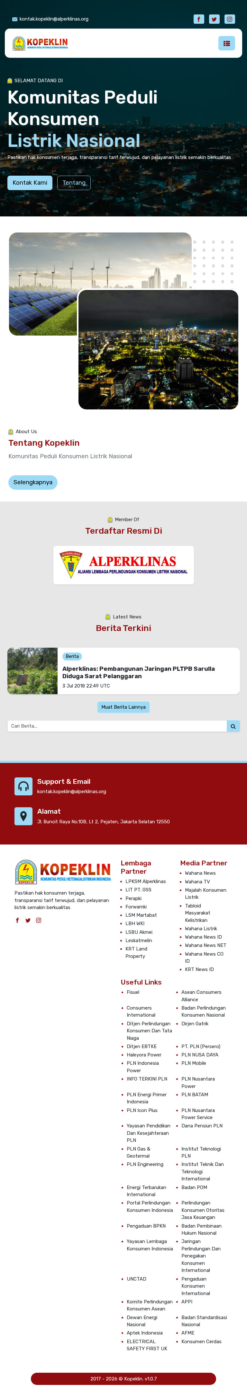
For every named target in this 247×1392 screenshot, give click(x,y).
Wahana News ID (203, 937)
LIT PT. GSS (138, 890)
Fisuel (133, 992)
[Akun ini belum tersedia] (214, 19)
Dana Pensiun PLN (202, 1126)
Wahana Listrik (201, 929)
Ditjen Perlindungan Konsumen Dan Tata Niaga (149, 1031)
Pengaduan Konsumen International (195, 1286)
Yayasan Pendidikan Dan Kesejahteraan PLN (148, 1133)
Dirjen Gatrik (194, 1024)
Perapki (133, 898)
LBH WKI (134, 923)
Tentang (74, 182)
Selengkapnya (33, 482)
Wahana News (200, 873)
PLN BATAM (194, 1095)
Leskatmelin (138, 940)
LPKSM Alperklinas (145, 881)
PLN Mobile (193, 1063)
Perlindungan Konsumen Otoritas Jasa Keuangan (202, 1210)
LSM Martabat (141, 915)
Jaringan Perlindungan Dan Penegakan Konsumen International (201, 1256)
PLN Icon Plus (142, 1110)
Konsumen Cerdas (201, 1341)
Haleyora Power (144, 1055)
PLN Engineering (145, 1164)
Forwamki (136, 907)
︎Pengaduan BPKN (146, 1226)
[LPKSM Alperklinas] (123, 565)
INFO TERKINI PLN (147, 1079)
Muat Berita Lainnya (123, 707)
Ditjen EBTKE (142, 1046)
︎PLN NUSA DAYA (199, 1055)
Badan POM (194, 1187)
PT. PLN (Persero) (200, 1046)
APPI (186, 1302)
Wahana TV (197, 882)
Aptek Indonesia (145, 1333)
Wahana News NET (205, 945)
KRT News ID (199, 969)
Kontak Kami (30, 182)
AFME (187, 1333)
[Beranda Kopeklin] (40, 43)
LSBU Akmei (138, 932)
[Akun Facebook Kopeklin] (199, 19)
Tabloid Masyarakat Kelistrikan (197, 913)
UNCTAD (136, 1279)
